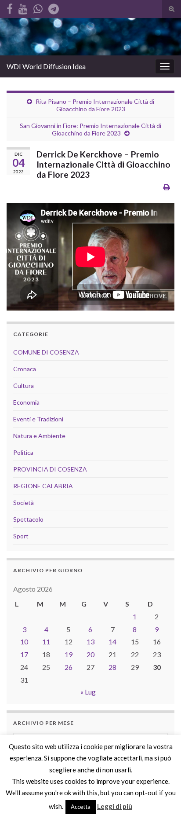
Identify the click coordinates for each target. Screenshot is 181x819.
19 (68, 654)
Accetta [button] (80, 806)
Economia (26, 402)
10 (24, 641)
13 (90, 641)
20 (90, 654)
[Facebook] (10, 7)
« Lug (88, 691)
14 (112, 641)
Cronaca (24, 369)
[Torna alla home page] (90, 36)
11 (46, 641)
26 (68, 667)
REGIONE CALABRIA (43, 486)
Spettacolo (28, 519)
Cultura (23, 385)
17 (24, 654)
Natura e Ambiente (39, 435)
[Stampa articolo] (166, 187)
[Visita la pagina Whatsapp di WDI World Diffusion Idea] (38, 7)
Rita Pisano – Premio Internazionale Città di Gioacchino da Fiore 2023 (95, 105)
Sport (21, 536)
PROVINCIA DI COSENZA (50, 469)
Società (23, 502)
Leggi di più (114, 806)
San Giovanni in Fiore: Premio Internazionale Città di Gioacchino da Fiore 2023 (90, 129)
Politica (23, 452)
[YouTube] (23, 7)
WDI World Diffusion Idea (46, 66)
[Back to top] (161, 799)
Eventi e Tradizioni (38, 419)
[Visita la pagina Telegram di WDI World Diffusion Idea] (53, 7)
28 (112, 667)
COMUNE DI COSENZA (46, 352)
